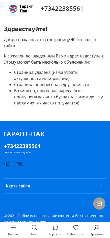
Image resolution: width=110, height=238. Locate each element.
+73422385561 (62, 8)
